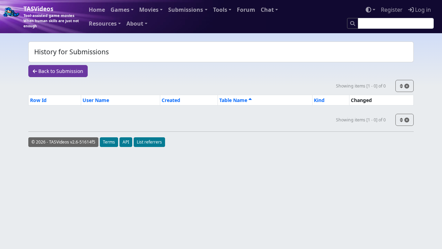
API (126, 142)
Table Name (234, 100)
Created (171, 100)
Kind (319, 100)
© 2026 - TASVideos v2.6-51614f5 (63, 142)
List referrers (149, 142)
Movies (148, 9)
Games (119, 9)
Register (392, 9)
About (134, 23)
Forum (246, 9)
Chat (267, 9)
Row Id (38, 100)
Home (97, 9)
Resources (103, 23)
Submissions (185, 9)
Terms (109, 142)
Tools (220, 9)
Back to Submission (60, 71)
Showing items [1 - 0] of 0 (361, 86)
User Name (96, 100)
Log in (422, 9)
